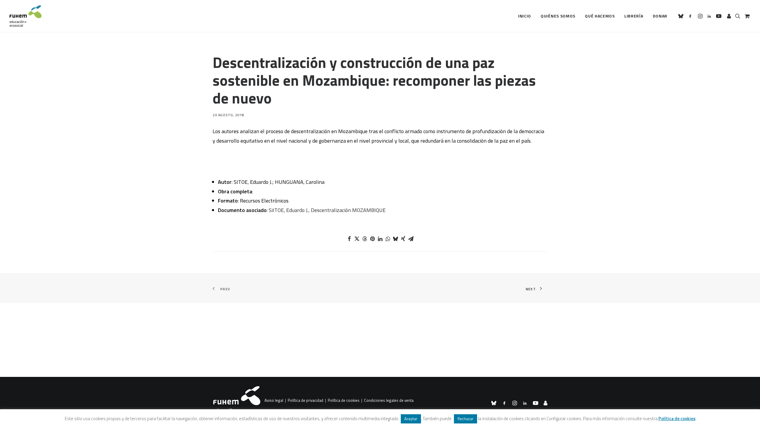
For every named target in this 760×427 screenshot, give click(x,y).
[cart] (746, 16)
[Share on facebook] (349, 238)
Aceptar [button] (410, 419)
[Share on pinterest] (372, 238)
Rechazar (465, 419)
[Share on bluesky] (395, 238)
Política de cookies (344, 401)
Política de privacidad (305, 401)
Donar (660, 16)
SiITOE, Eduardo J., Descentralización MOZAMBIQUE (327, 210)
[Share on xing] (403, 238)
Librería (633, 16)
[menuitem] (524, 16)
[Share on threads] (364, 238)
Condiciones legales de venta (389, 401)
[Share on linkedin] (380, 238)
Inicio (524, 16)
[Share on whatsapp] (387, 238)
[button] (681, 16)
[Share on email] (410, 238)
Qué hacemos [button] (600, 16)
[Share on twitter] (356, 238)
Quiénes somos (558, 16)
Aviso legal (274, 401)
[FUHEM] (26, 16)
